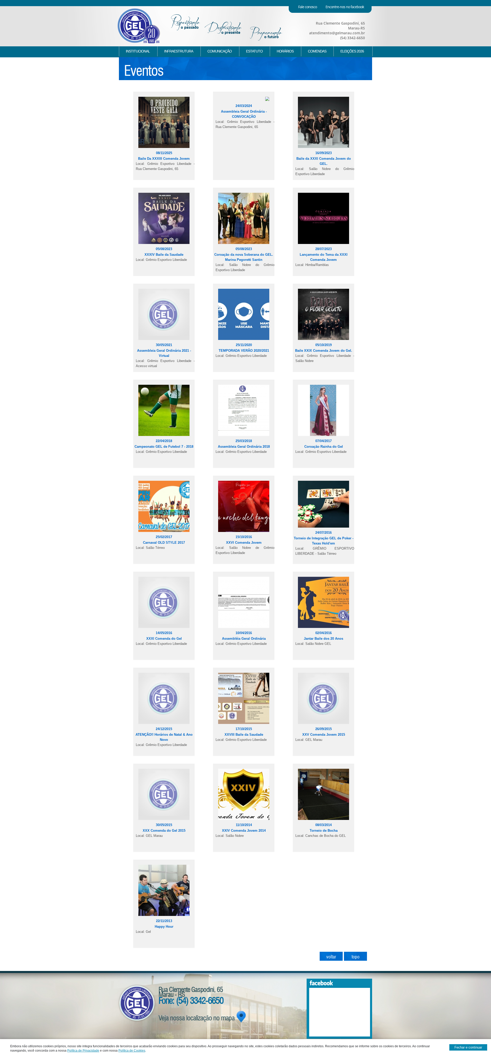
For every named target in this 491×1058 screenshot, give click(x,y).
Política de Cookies (131, 1050)
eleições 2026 (352, 51)
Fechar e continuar (468, 1047)
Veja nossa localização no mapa (197, 1017)
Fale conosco (307, 6)
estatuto (254, 51)
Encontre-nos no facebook (345, 6)
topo (356, 956)
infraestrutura (178, 51)
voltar (331, 956)
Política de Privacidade (83, 1050)
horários (285, 51)
